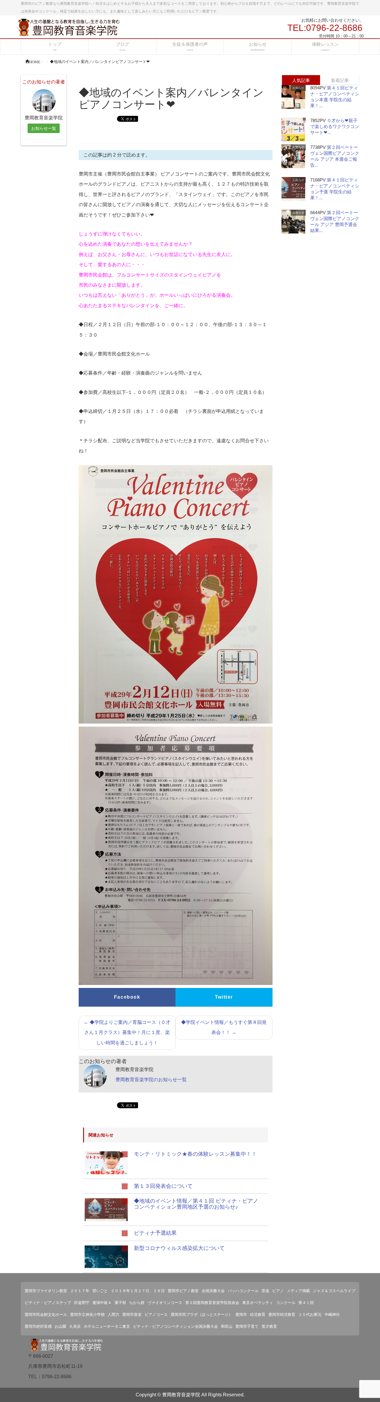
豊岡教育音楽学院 (181, 1394)
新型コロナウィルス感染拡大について (179, 1248)
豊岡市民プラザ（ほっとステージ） (201, 1314)
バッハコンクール (243, 1291)
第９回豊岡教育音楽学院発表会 (212, 1302)
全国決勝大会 (213, 1291)
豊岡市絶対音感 (38, 1326)
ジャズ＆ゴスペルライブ (334, 1291)
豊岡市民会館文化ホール (46, 1314)
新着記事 (340, 80)
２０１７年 (79, 1291)
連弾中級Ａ (102, 1302)
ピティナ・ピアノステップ (48, 1302)
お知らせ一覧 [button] (43, 128)
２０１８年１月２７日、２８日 (138, 1291)
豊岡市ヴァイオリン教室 (46, 1291)
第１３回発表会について (163, 1186)
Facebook (127, 997)
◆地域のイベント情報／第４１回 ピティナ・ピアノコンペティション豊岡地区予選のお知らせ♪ (196, 1204)
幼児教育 (257, 1314)
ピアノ (278, 1291)
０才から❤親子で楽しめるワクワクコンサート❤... (334, 126)
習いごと (100, 1291)
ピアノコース (156, 1314)
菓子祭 (120, 1302)
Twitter (224, 997)
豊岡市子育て (247, 1326)
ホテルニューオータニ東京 (107, 1326)
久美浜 (75, 1326)
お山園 (60, 1326)
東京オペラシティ (257, 1302)
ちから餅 (137, 1302)
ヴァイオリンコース (165, 1302)
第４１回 (306, 1302)
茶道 (265, 1291)
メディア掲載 (298, 1291)
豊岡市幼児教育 (281, 1314)
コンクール (285, 1302)
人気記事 (301, 80)
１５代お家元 (310, 1314)
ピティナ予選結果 (155, 1233)
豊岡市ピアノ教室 (183, 1291)
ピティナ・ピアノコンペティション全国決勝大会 (175, 1326)
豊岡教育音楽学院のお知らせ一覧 (151, 1079)
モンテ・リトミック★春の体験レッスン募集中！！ (195, 1154)
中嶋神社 (332, 1314)
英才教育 (269, 1326)
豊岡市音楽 (132, 1314)
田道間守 (81, 1302)
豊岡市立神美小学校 (87, 1314)
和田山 (226, 1326)
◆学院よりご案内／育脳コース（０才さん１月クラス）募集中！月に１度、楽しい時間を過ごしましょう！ (127, 1032)
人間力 (113, 1314)
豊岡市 (241, 1314)
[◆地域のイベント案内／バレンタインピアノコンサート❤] (106, 1162)
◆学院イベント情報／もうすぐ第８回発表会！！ (224, 1027)
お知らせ (298, 87)
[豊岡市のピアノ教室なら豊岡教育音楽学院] (68, 27)
